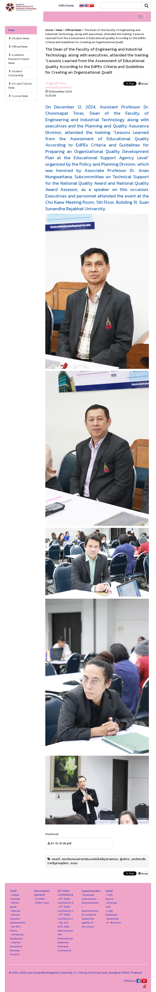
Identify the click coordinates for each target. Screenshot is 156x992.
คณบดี (56, 859)
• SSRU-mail (41, 903)
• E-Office (39, 899)
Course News (19, 96)
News (11, 30)
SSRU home (66, 5)
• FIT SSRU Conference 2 (65, 909)
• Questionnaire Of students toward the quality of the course (90, 916)
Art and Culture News (20, 86)
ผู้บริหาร (125, 859)
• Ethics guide (14, 905)
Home (49, 30)
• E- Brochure (113, 922)
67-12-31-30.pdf (61, 843)
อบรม (73, 863)
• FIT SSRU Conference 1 (65, 917)
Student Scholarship (15, 73)
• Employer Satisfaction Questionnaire (90, 899)
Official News (19, 47)
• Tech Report (109, 897)
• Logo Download (111, 913)
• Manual (15, 911)
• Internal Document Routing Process (16, 948)
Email (144, 84)
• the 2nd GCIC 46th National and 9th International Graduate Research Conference (65, 936)
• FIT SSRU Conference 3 (65, 901)
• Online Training (15, 897)
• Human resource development (17, 918)
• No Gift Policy (15, 929)
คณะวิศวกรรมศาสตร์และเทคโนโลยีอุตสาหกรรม (90, 859)
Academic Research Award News (18, 59)
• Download (112, 919)
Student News (20, 38)
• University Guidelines (17, 936)
